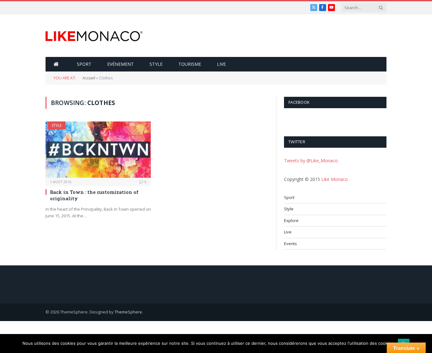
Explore (291, 220)
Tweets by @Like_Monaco (311, 161)
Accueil (89, 78)
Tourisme (189, 64)
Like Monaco (334, 179)
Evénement (120, 64)
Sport (84, 64)
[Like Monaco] (94, 35)
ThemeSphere (128, 312)
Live (221, 64)
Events (290, 243)
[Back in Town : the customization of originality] (98, 149)
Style (156, 64)
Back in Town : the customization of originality (94, 195)
